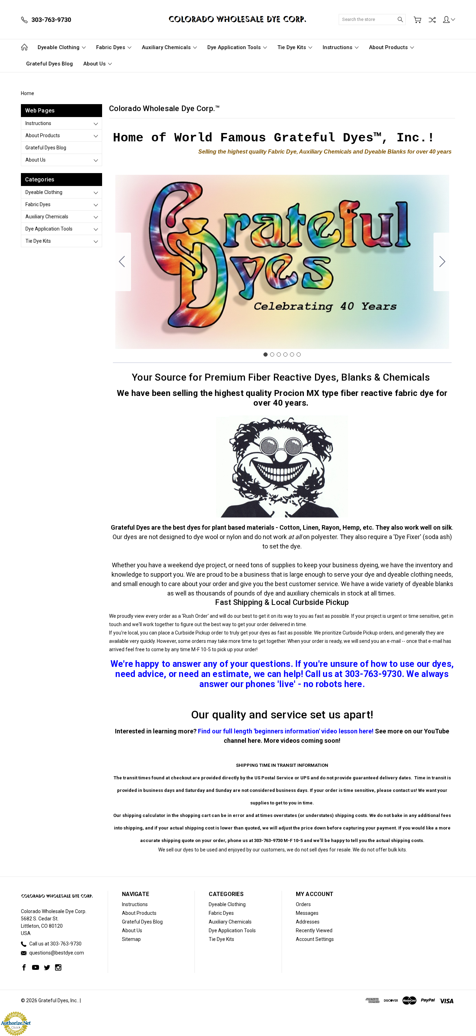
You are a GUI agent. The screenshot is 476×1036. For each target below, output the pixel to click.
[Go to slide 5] (292, 354)
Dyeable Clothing (59, 47)
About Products (389, 47)
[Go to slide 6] (122, 262)
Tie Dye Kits (292, 47)
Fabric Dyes (111, 47)
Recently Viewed (314, 930)
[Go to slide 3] (279, 354)
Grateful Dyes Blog (49, 64)
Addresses (308, 922)
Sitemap (131, 939)
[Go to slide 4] (285, 354)
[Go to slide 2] (442, 262)
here (254, 740)
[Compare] (432, 20)
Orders (303, 904)
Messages (307, 913)
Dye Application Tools (234, 47)
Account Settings (315, 939)
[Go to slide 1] (265, 354)
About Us (95, 64)
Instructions (338, 47)
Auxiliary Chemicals (167, 47)
